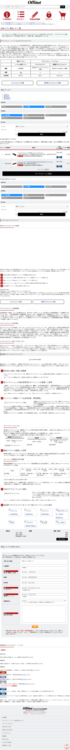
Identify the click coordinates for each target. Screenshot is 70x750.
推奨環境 (4, 736)
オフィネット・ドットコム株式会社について (13, 720)
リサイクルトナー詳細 (17, 83)
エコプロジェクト (6, 733)
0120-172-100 (31, 710)
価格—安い (5, 118)
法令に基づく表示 (6, 726)
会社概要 (4, 717)
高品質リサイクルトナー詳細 (52, 83)
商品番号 (26, 115)
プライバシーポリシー (7, 723)
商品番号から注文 (6, 745)
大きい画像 (49, 106)
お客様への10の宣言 (7, 730)
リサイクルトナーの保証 (16, 301)
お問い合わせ (23, 674)
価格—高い (27, 118)
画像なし (4, 106)
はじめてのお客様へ (7, 742)
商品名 (47, 115)
